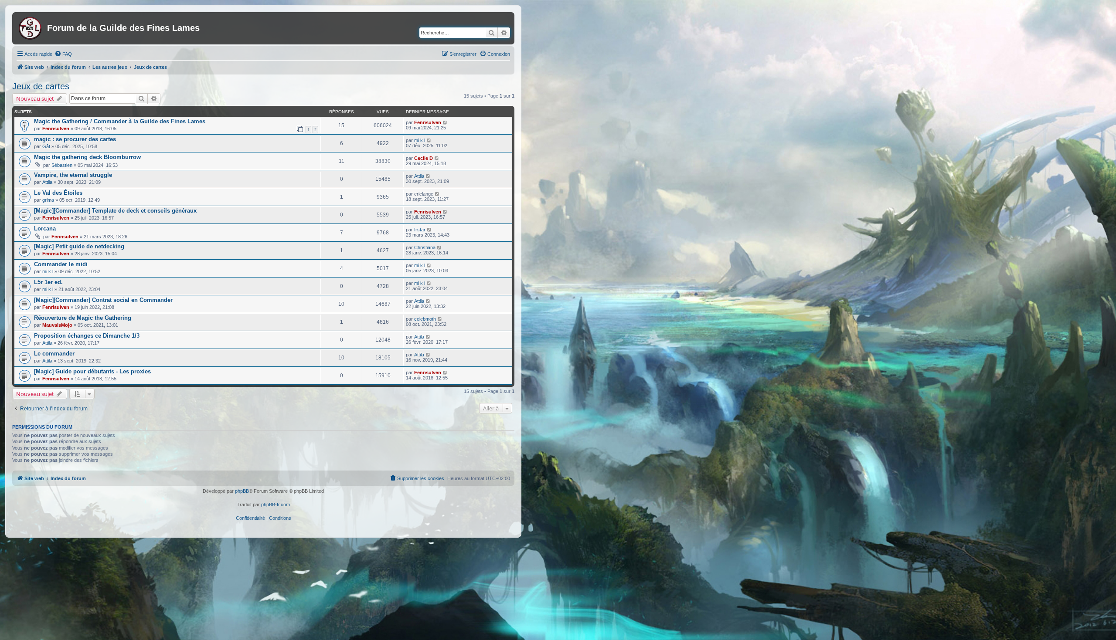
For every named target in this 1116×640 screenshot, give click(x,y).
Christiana (425, 247)
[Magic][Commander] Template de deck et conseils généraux (115, 210)
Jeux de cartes (40, 86)
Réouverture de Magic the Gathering (82, 318)
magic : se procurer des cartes (75, 139)
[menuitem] (63, 54)
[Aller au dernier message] (445, 122)
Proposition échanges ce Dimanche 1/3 (87, 335)
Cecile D (423, 158)
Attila (47, 182)
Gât (46, 146)
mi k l (419, 140)
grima (48, 200)
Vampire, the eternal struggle (73, 175)
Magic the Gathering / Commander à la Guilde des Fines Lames (119, 121)
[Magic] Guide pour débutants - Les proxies (92, 371)
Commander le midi (61, 264)
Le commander (54, 353)
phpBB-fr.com (275, 504)
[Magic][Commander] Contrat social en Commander (103, 300)
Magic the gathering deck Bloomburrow (87, 157)
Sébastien (61, 165)
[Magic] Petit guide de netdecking (79, 246)
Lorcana (45, 228)
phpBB (242, 491)
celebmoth (425, 319)
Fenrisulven (55, 128)
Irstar (419, 229)
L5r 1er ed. (48, 282)
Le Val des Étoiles (58, 193)
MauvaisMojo (57, 325)
